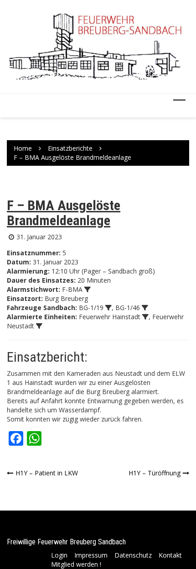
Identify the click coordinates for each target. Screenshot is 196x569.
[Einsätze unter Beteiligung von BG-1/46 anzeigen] (145, 308)
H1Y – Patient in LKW (46, 473)
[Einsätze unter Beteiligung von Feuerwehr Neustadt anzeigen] (39, 326)
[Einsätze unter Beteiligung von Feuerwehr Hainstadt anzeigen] (145, 317)
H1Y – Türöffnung (155, 473)
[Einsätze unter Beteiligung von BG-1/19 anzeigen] (108, 308)
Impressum (91, 555)
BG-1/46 (127, 307)
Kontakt (170, 555)
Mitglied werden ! (76, 564)
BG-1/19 (91, 307)
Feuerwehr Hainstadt (109, 316)
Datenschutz (133, 555)
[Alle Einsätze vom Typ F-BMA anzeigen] (87, 289)
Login (59, 555)
